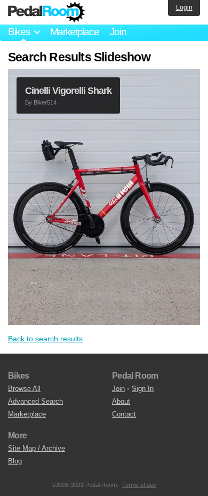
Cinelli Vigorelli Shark (68, 90)
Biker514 (45, 102)
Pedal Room (46, 12)
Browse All (24, 389)
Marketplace (74, 31)
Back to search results (45, 338)
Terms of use (139, 485)
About (121, 401)
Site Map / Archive (36, 448)
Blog (15, 461)
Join (118, 31)
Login (184, 7)
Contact (124, 414)
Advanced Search (35, 401)
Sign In (143, 389)
